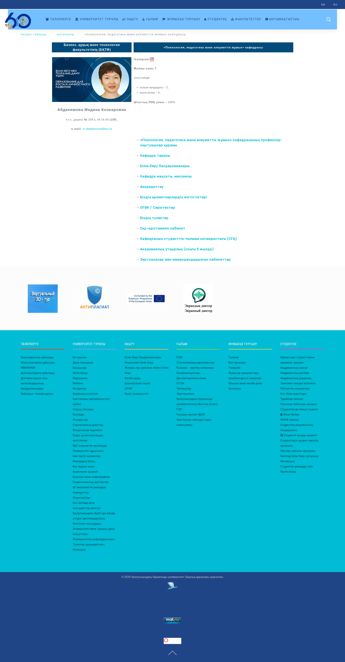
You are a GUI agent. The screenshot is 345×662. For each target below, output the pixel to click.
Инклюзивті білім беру (139, 362)
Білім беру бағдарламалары (165, 166)
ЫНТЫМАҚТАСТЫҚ (284, 19)
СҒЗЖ (180, 383)
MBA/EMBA (28, 367)
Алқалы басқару (83, 409)
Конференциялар (188, 372)
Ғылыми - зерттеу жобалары (195, 367)
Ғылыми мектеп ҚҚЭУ (190, 414)
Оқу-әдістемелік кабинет (162, 228)
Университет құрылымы (88, 450)
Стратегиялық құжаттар (88, 424)
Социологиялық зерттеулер (91, 482)
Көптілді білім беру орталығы (299, 456)
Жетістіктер (80, 372)
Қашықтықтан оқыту (137, 383)
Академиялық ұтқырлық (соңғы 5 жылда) (177, 249)
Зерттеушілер (185, 393)
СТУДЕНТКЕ (217, 19)
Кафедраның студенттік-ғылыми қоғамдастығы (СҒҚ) (188, 239)
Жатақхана (287, 461)
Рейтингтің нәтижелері (294, 388)
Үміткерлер (183, 388)
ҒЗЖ (179, 357)
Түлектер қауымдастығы (88, 544)
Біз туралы (79, 357)
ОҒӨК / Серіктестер (157, 207)
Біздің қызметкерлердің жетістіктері (173, 197)
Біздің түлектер (154, 218)
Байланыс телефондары (37, 393)
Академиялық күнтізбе (294, 372)
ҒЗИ (179, 409)
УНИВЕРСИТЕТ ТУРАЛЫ (98, 19)
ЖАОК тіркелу (289, 419)
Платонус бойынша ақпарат (298, 404)
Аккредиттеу (152, 187)
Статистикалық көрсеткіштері (195, 362)
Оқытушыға (80, 378)
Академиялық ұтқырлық (295, 378)
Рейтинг (78, 383)
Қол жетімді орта (83, 502)
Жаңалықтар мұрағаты (87, 430)
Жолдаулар (80, 419)
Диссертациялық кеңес (191, 378)
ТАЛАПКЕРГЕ (60, 19)
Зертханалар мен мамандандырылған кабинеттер (185, 259)
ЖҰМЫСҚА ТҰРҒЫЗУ (183, 19)
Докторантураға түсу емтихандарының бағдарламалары (34, 383)
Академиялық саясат (294, 367)
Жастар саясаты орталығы (297, 450)
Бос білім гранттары (293, 393)
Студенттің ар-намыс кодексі (299, 409)
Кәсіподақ (79, 549)
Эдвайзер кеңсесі (291, 398)
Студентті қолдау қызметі (300, 435)
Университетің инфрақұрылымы (94, 539)
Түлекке (233, 357)
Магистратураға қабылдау (38, 362)
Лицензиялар (81, 497)
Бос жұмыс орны (83, 466)
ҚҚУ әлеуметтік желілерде (90, 445)
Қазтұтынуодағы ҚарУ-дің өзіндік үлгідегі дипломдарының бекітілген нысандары (94, 518)
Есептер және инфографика (91, 476)
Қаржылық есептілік (85, 393)
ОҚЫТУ (132, 19)
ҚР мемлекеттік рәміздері (89, 487)
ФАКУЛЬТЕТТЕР (247, 19)
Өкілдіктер (79, 388)
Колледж (78, 414)
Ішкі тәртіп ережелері (86, 456)
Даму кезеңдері (83, 362)
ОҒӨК (128, 388)
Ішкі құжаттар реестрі (86, 507)
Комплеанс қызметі (85, 471)
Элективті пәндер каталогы (298, 383)
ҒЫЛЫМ (151, 19)
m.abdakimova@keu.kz (97, 128)
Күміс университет (137, 393)
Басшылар (79, 367)
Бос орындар (237, 362)
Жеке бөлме (290, 414)
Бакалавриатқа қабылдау (37, 357)
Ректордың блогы (84, 461)
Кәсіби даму (132, 378)
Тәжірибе (234, 367)
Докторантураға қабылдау (38, 372)
